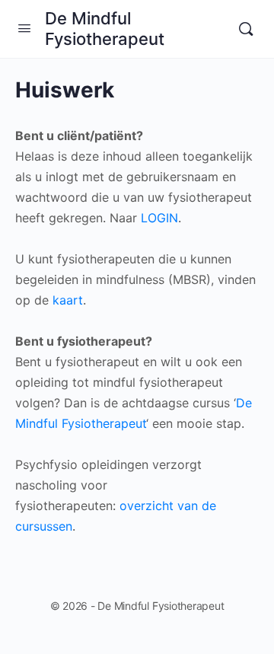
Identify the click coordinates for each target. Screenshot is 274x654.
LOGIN (159, 217)
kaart (68, 300)
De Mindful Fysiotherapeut (104, 28)
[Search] (246, 29)
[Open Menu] (24, 28)
